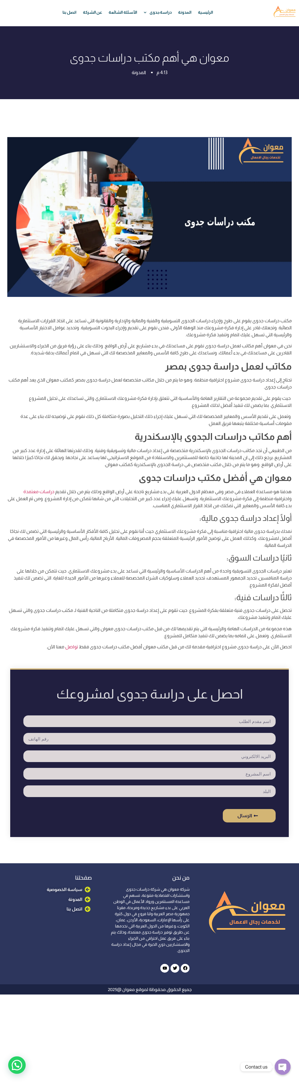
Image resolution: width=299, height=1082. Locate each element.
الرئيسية (205, 12)
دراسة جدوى (161, 12)
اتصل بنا (69, 12)
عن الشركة (92, 12)
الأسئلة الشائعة (123, 12)
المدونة (185, 12)
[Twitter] (175, 968)
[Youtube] (164, 968)
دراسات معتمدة (38, 491)
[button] (18, 1011)
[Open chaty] (283, 1067)
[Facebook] (185, 968)
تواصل (71, 646)
